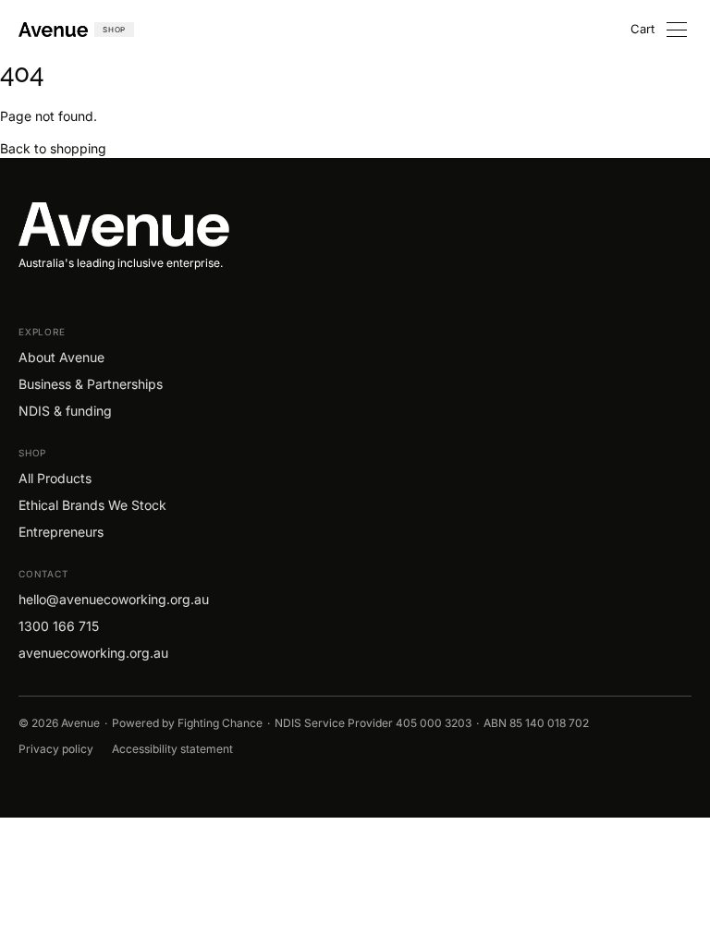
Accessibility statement (172, 749)
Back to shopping (53, 148)
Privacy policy (55, 749)
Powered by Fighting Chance (187, 723)
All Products (55, 478)
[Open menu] (677, 29)
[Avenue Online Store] (355, 224)
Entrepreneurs (61, 532)
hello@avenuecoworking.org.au (113, 599)
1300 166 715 (58, 626)
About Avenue (61, 357)
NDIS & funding (65, 410)
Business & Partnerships (90, 384)
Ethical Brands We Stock (92, 505)
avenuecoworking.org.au (93, 653)
